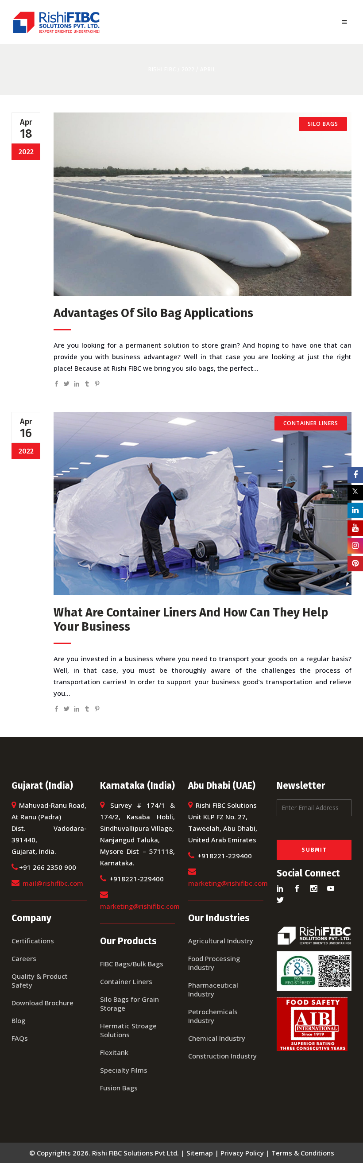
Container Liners (310, 423)
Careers (24, 958)
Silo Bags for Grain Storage (129, 1003)
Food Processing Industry (214, 963)
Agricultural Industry (220, 940)
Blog (18, 1020)
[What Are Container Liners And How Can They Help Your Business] (202, 503)
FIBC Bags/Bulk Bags (131, 963)
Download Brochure (42, 1002)
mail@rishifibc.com (53, 883)
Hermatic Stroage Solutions (128, 1030)
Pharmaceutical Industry (213, 989)
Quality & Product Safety (40, 980)
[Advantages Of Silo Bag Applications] (202, 204)
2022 (188, 69)
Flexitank (114, 1052)
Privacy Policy (242, 1152)
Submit (314, 850)
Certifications (33, 940)
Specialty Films (123, 1070)
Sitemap (199, 1152)
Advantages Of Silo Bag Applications (153, 313)
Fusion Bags (119, 1087)
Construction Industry (222, 1055)
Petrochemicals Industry (213, 1016)
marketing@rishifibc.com (140, 906)
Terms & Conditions (302, 1152)
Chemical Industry (216, 1038)
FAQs (20, 1038)
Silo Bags (323, 124)
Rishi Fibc (162, 69)
